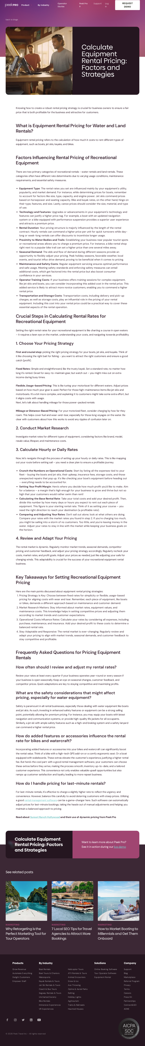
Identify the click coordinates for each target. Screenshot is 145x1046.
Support (128, 969)
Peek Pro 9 (83, 5)
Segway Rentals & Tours (50, 993)
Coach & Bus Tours (48, 989)
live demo (120, 847)
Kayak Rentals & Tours (49, 981)
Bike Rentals (44, 1001)
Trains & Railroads (76, 1005)
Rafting (71, 993)
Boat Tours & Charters (49, 973)
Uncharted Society (47, 997)
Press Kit (128, 997)
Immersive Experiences (50, 1005)
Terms (127, 989)
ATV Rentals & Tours (77, 973)
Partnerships (130, 1001)
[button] (27, 5)
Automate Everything (22, 973)
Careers (127, 993)
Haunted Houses (75, 1009)
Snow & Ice (73, 981)
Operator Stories (62, 5)
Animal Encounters (76, 977)
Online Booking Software (105, 969)
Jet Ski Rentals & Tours (49, 985)
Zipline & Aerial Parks (78, 989)
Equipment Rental (102, 977)
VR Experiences (46, 1009)
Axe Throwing (74, 985)
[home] (12, 5)
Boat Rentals (44, 969)
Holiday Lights (74, 997)
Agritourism (73, 1001)
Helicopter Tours (75, 969)
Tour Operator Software (105, 973)
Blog (126, 973)
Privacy (127, 985)
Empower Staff (19, 981)
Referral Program (131, 981)
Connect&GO (130, 1005)
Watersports (44, 977)
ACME (126, 1009)
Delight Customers (21, 977)
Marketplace (130, 977)
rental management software (40, 800)
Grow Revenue (19, 969)
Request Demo (127, 5)
